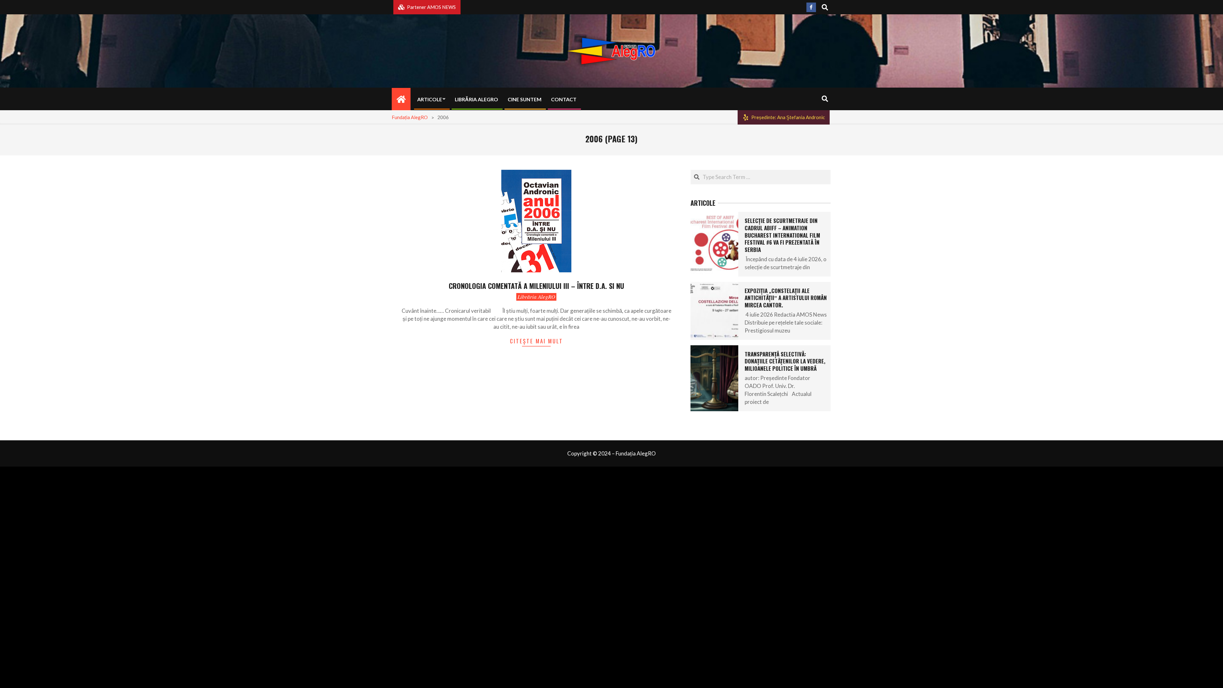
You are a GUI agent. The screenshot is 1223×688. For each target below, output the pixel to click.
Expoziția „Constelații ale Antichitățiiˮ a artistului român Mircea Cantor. (786, 298)
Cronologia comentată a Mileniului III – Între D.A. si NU (536, 286)
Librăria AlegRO (536, 296)
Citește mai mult (536, 341)
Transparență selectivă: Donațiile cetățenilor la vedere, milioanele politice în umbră (785, 361)
